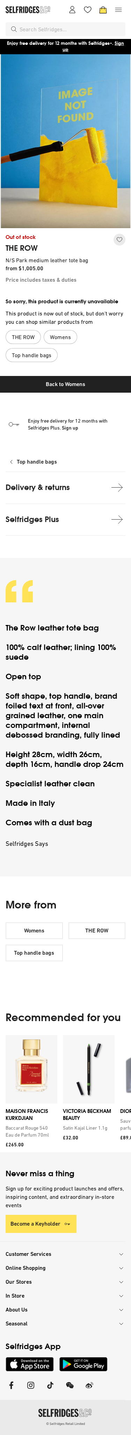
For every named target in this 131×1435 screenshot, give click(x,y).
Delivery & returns (38, 487)
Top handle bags (37, 461)
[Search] (14, 29)
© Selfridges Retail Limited (65, 1424)
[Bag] (103, 10)
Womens (34, 930)
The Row (21, 628)
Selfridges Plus (32, 519)
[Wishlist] (88, 10)
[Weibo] (89, 1390)
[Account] (72, 10)
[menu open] (118, 10)
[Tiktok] (50, 1390)
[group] (65, 1093)
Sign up (70, 428)
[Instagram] (30, 1390)
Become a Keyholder (35, 1223)
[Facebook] (11, 1390)
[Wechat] (69, 1390)
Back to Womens (65, 384)
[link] (30, 1131)
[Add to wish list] (119, 240)
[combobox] (71, 29)
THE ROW (22, 248)
